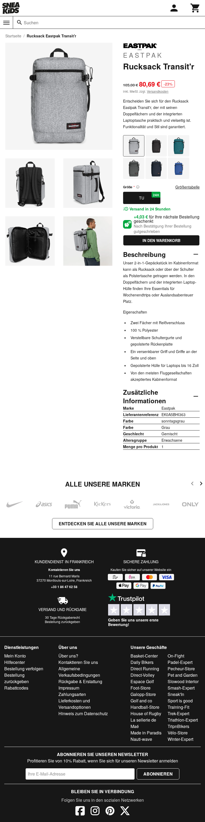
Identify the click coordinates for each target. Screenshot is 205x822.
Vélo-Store (178, 733)
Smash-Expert (181, 688)
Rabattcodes (16, 688)
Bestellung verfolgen (23, 669)
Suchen (31, 22)
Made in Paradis (146, 733)
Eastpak (143, 54)
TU (149, 197)
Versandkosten (157, 91)
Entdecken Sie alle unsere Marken (103, 523)
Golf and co (141, 701)
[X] (125, 811)
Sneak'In (176, 694)
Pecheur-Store (181, 669)
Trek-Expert (178, 713)
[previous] (192, 484)
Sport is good (180, 701)
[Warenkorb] (195, 8)
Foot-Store (141, 688)
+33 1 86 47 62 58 (64, 586)
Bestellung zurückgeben (62, 621)
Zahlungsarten (72, 694)
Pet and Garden (183, 675)
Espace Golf (142, 681)
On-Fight (176, 656)
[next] (201, 484)
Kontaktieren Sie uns (64, 569)
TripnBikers (178, 726)
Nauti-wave (141, 739)
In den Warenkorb (161, 240)
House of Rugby (146, 713)
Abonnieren (158, 774)
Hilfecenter (14, 662)
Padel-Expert (180, 662)
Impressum (68, 688)
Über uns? (68, 656)
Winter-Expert (180, 739)
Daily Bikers (142, 662)
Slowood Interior (183, 681)
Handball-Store (145, 707)
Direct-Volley (143, 675)
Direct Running (145, 669)
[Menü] (6, 22)
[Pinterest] (110, 811)
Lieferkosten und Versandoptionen (74, 704)
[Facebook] (80, 811)
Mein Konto (15, 656)
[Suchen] (19, 22)
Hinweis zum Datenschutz (83, 713)
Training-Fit (178, 707)
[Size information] (138, 187)
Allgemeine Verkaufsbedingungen (79, 672)
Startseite (13, 35)
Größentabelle (187, 187)
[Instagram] (95, 811)
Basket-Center (144, 656)
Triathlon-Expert (183, 720)
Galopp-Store (143, 694)
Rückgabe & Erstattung (80, 681)
